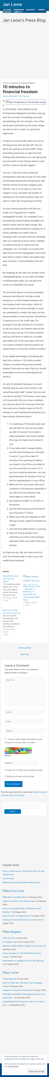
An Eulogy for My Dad (12, 942)
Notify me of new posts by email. (20, 776)
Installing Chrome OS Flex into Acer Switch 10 (21, 920)
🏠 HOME (7, 10)
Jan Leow (12, 4)
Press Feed (17, 890)
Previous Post (25, 648)
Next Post (25, 654)
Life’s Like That (9, 938)
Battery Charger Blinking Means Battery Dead (21, 882)
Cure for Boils (8, 878)
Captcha (8, 763)
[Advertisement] (24, 52)
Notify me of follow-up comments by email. (25, 770)
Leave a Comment (10, 96)
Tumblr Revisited (9, 979)
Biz (20, 96)
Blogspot (31, 10)
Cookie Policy (13, 1066)
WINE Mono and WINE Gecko (15, 897)
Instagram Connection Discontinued (17, 990)
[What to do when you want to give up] (13, 622)
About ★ (18, 12)
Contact (8, 12)
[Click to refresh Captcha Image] (18, 750)
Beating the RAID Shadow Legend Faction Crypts (23, 946)
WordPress (18, 10)
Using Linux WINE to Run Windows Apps (19, 901)
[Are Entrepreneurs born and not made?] (13, 588)
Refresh (8, 756)
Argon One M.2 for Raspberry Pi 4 (17, 916)
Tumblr (41, 10)
